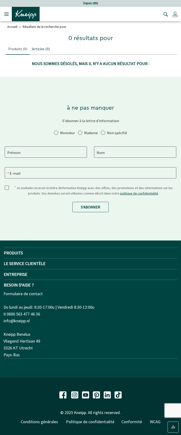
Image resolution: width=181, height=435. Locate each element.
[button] (175, 14)
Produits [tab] (17, 48)
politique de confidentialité (139, 193)
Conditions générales (39, 421)
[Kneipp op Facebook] (63, 394)
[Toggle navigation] (6, 14)
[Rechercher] (164, 14)
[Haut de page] (173, 427)
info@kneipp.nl (17, 320)
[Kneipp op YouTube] (86, 394)
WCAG (155, 421)
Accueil (12, 27)
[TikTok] (118, 394)
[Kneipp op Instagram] (75, 394)
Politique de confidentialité (90, 421)
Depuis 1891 (90, 3)
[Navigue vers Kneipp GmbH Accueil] (26, 13)
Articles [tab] (41, 48)
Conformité (131, 421)
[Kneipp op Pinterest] (97, 394)
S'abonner (90, 207)
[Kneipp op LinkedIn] (108, 394)
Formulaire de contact (23, 293)
